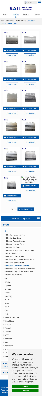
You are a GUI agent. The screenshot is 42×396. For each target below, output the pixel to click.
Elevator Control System (15, 256)
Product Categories (21, 218)
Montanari (8, 339)
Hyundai (8, 289)
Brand (18, 20)
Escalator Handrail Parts (15, 262)
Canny (7, 310)
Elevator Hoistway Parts (15, 244)
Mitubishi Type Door (12, 317)
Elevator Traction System (15, 241)
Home (5, 15)
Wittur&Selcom (10, 321)
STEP (7, 335)
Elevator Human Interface (15, 235)
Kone (24, 20)
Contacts (37, 15)
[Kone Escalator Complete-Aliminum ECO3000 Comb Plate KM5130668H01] (30, 39)
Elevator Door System (14, 238)
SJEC (7, 307)
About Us (26, 15)
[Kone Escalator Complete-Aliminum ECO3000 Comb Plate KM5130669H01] (12, 39)
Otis (6, 279)
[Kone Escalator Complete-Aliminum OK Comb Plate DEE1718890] (30, 97)
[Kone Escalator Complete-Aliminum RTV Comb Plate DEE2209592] (12, 185)
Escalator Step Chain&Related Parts (19, 272)
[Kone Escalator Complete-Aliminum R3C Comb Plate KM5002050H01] (12, 155)
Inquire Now (11, 55)
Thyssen (8, 286)
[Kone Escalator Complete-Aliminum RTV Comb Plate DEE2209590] (30, 180)
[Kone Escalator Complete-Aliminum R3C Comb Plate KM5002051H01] (12, 127)
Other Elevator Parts (13, 253)
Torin (6, 342)
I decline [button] (25, 390)
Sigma (7, 303)
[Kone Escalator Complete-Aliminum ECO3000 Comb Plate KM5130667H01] (12, 68)
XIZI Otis (8, 282)
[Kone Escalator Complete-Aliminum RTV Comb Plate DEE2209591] (30, 155)
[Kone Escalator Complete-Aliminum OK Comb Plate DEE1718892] (30, 68)
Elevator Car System (13, 247)
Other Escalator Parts (14, 275)
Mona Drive (9, 346)
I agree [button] (25, 386)
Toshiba (7, 293)
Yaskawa (8, 332)
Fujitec (7, 314)
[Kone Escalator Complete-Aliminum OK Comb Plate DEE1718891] (12, 97)
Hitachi (7, 300)
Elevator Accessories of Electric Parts (20, 250)
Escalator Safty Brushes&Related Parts (20, 269)
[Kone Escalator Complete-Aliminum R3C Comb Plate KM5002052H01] (30, 127)
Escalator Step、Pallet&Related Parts (20, 259)
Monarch (8, 328)
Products (16, 15)
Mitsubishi (8, 296)
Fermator (8, 324)
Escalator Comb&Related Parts (17, 265)
